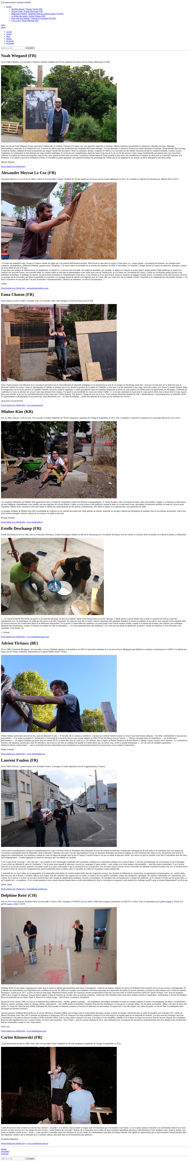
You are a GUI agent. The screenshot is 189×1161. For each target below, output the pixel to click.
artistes (9, 39)
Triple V (169, 901)
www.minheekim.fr (35, 522)
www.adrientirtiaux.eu (36, 754)
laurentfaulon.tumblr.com (37, 889)
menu (3, 27)
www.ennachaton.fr (35, 405)
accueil (9, 32)
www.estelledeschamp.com (38, 637)
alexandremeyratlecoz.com (37, 288)
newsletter (10, 43)
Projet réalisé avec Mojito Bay (13, 166)
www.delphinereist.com (36, 1031)
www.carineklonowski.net (37, 1143)
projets (9, 34)
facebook (10, 41)
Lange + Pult (12, 904)
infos (8, 36)
